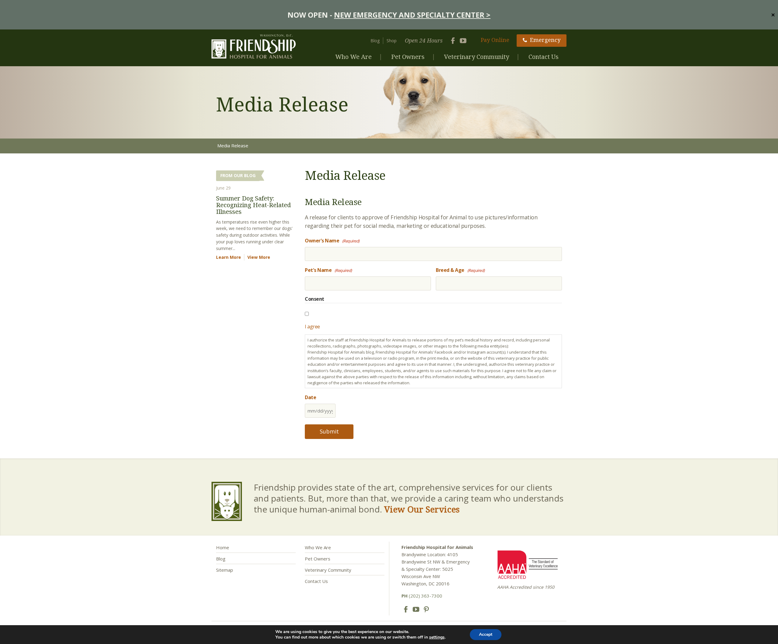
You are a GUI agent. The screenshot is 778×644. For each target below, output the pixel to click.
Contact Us (543, 57)
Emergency (545, 39)
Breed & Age (460, 270)
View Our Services (422, 509)
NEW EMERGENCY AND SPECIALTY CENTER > (412, 15)
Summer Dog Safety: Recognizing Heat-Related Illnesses (253, 205)
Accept (485, 634)
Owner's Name (332, 240)
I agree (312, 326)
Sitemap (224, 570)
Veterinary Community (476, 57)
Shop (392, 40)
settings (437, 637)
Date (310, 397)
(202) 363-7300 (421, 596)
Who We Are (353, 57)
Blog (375, 40)
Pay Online (495, 39)
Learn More (228, 257)
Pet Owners (408, 57)
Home (222, 547)
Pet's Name (328, 270)
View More (258, 257)
